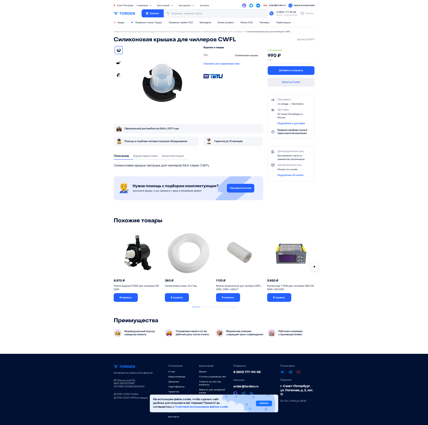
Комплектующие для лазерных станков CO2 (148, 32)
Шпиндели (205, 22)
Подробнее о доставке (291, 123)
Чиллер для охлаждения (187, 32)
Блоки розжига (226, 22)
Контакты (204, 6)
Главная (118, 32)
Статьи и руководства (212, 377)
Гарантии (173, 392)
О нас (171, 372)
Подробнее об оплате (291, 175)
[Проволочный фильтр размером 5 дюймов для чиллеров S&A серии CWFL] (240, 254)
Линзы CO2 (246, 22)
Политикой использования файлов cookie (201, 407)
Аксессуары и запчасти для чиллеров (223, 32)
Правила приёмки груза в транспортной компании (292, 132)
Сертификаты (176, 387)
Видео (203, 372)
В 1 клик (150, 297)
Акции (119, 22)
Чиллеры (264, 22)
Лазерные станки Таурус (148, 22)
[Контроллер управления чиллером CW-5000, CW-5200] (291, 254)
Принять (264, 403)
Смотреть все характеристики (221, 63)
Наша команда (176, 377)
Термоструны (283, 22)
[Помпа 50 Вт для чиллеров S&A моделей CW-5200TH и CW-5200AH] (138, 254)
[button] (126, 297)
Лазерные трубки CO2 (181, 22)
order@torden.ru (245, 386)
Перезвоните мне (240, 188)
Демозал (173, 382)
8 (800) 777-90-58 (286, 12)
